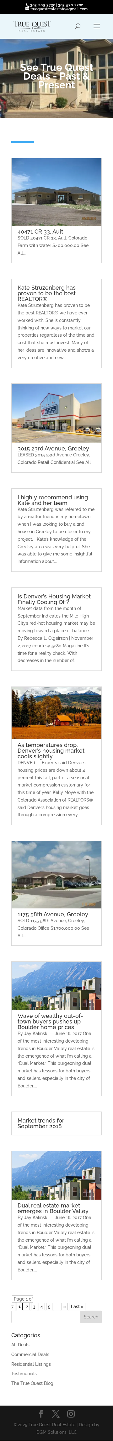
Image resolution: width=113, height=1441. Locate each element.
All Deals (20, 1344)
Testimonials (24, 1373)
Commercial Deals (30, 1354)
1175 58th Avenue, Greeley (53, 914)
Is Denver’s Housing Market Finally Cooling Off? (54, 599)
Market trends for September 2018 (41, 1123)
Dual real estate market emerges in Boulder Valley (53, 1208)
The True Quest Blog (32, 1383)
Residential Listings (31, 1364)
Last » (77, 1306)
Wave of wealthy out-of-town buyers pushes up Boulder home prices (50, 1021)
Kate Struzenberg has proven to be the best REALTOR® (47, 293)
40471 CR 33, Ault (40, 231)
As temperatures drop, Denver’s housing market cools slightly (51, 751)
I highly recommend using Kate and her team (53, 500)
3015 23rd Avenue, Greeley (53, 448)
